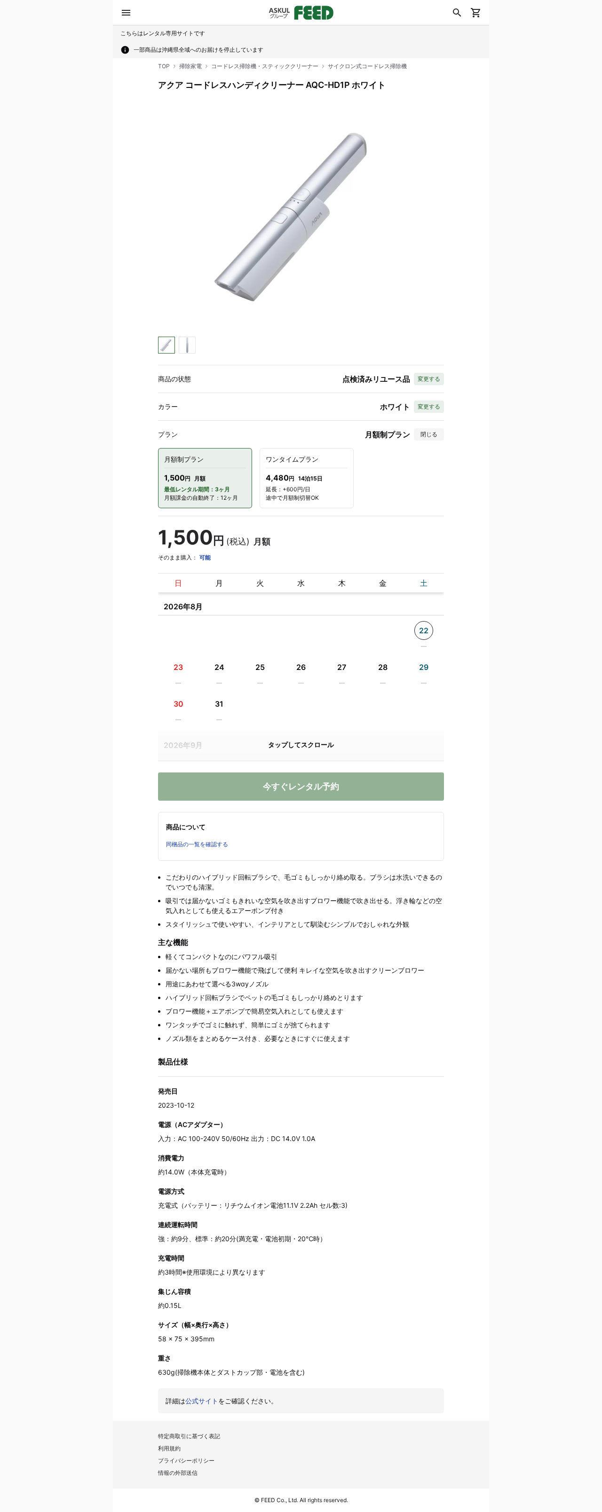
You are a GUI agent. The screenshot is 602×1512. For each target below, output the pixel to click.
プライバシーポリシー (186, 1460)
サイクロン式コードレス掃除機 (367, 66)
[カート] (476, 12)
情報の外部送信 (178, 1472)
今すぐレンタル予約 (301, 786)
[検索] (457, 12)
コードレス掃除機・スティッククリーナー (264, 66)
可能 (205, 557)
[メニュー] (126, 12)
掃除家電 (190, 66)
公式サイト (201, 1401)
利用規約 (169, 1448)
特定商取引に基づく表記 (189, 1436)
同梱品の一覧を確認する (197, 844)
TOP (164, 66)
